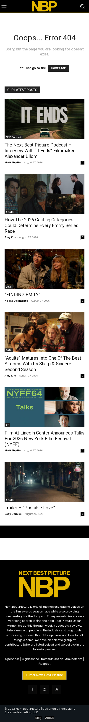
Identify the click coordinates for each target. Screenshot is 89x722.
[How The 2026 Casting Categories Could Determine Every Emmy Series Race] (44, 194)
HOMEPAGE (58, 68)
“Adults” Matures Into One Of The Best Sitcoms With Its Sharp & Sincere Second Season (43, 363)
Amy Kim (10, 237)
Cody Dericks (13, 513)
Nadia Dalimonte (16, 300)
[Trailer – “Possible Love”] (44, 482)
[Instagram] (44, 689)
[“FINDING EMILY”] (44, 269)
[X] (56, 689)
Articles (10, 212)
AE (7, 425)
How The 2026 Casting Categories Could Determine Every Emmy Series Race (41, 225)
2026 (8, 286)
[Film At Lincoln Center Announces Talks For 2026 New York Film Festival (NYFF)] (44, 407)
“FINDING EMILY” (22, 294)
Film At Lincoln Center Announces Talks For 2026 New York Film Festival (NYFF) (44, 438)
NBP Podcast (13, 137)
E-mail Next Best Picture (44, 675)
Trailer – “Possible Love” (30, 507)
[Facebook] (32, 689)
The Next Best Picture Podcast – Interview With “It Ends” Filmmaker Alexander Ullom (40, 150)
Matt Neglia (13, 162)
